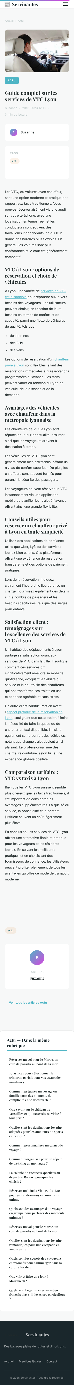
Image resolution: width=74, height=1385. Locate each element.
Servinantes (21, 4)
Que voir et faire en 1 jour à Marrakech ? (28, 1278)
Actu (21, 20)
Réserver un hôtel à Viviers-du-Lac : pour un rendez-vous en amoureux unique (35, 1195)
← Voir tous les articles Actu (26, 1002)
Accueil (9, 20)
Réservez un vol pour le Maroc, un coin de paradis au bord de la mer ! (34, 1061)
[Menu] (66, 4)
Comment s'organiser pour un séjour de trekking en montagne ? (35, 1161)
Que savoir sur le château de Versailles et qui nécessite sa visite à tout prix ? (35, 1113)
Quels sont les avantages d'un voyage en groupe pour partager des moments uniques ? (36, 1213)
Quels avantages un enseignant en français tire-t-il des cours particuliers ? (37, 1294)
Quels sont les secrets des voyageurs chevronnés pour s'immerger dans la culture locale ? (35, 1262)
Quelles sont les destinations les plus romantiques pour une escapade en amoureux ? (35, 1244)
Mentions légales (30, 1361)
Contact (51, 1361)
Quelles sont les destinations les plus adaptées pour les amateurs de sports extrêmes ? (36, 1131)
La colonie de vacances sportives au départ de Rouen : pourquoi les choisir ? (34, 1177)
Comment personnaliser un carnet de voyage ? (36, 1147)
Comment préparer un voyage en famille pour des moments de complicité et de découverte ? (33, 1095)
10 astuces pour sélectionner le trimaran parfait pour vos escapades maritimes (35, 1077)
